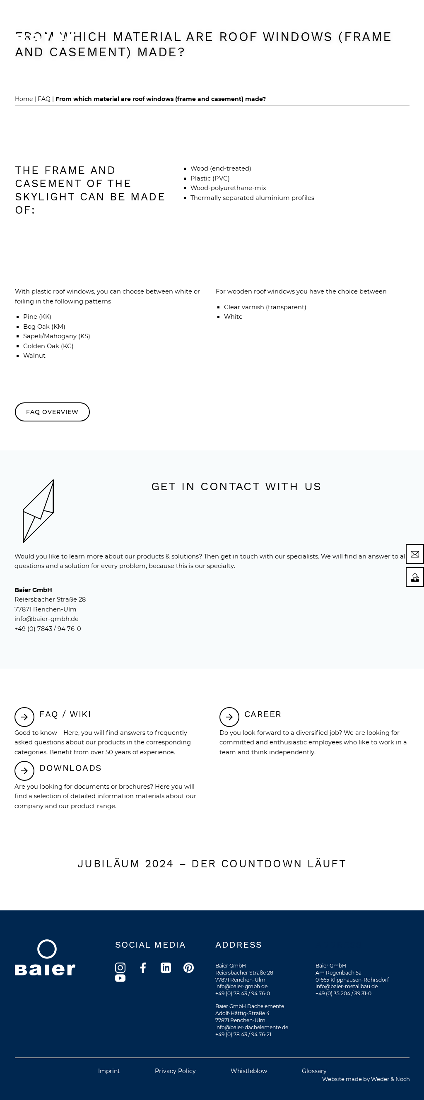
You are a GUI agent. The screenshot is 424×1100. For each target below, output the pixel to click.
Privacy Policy (175, 1071)
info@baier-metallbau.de (347, 986)
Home (24, 99)
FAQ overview (52, 412)
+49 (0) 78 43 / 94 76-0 (242, 993)
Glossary (314, 1071)
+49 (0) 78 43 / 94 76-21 (243, 1034)
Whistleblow (249, 1071)
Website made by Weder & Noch (366, 1079)
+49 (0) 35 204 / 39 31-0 (343, 993)
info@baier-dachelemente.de (251, 1027)
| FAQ (42, 99)
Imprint (109, 1071)
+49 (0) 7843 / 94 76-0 (47, 629)
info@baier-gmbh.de (46, 619)
